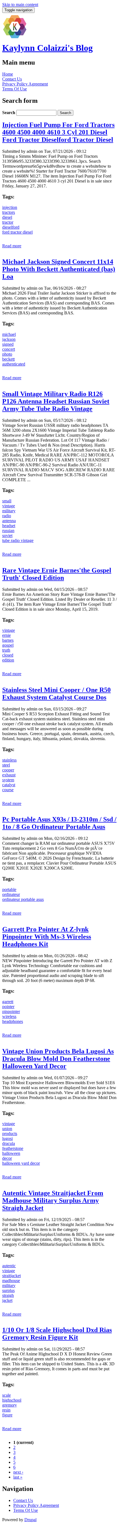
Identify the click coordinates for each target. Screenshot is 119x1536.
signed (8, 344)
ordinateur (11, 894)
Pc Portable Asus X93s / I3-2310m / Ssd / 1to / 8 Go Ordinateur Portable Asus (59, 823)
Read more (11, 245)
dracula (8, 1143)
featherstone (12, 1148)
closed (7, 655)
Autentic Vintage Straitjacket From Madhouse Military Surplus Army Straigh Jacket (52, 1200)
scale (6, 1395)
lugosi (7, 1138)
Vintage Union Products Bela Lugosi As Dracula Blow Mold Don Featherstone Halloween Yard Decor (58, 1059)
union (7, 1128)
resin (6, 1410)
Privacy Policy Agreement (25, 84)
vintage (8, 505)
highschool (11, 1400)
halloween (11, 1153)
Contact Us (12, 79)
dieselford (10, 227)
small (6, 501)
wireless (9, 1016)
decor (7, 1158)
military (8, 510)
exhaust (8, 775)
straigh (8, 1295)
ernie (6, 635)
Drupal (30, 1519)
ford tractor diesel (17, 232)
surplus (8, 1290)
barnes (8, 640)
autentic (9, 1265)
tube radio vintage (17, 540)
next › (18, 1472)
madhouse (11, 1280)
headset (8, 525)
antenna (9, 520)
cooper (8, 770)
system (8, 779)
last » (17, 1477)
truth (6, 650)
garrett (7, 1001)
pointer (8, 1006)
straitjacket (11, 1275)
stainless (9, 760)
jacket (7, 1300)
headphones (12, 1021)
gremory (9, 1405)
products (9, 1133)
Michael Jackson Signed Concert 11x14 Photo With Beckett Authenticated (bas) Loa (58, 269)
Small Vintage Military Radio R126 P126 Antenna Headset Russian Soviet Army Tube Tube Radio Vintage (55, 401)
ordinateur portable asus (23, 899)
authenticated (13, 364)
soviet (7, 535)
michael (9, 334)
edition (8, 660)
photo (7, 354)
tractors (8, 212)
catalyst (8, 784)
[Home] (14, 37)
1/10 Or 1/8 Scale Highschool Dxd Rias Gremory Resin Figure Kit (57, 1333)
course (8, 789)
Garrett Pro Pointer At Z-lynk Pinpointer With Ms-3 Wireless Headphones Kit (46, 937)
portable (9, 889)
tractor (7, 222)
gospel (8, 645)
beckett (8, 359)
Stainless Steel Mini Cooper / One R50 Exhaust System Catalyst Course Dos (56, 693)
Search (9, 112)
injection (9, 207)
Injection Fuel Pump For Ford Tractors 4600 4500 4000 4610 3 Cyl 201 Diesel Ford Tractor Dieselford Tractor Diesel (58, 132)
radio (6, 515)
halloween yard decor (21, 1163)
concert (8, 349)
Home (7, 74)
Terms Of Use (14, 89)
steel (6, 765)
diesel (7, 217)
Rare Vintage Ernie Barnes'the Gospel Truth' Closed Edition (56, 574)
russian (8, 530)
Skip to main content (20, 4)
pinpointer (11, 1011)
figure (7, 1415)
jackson (8, 339)
